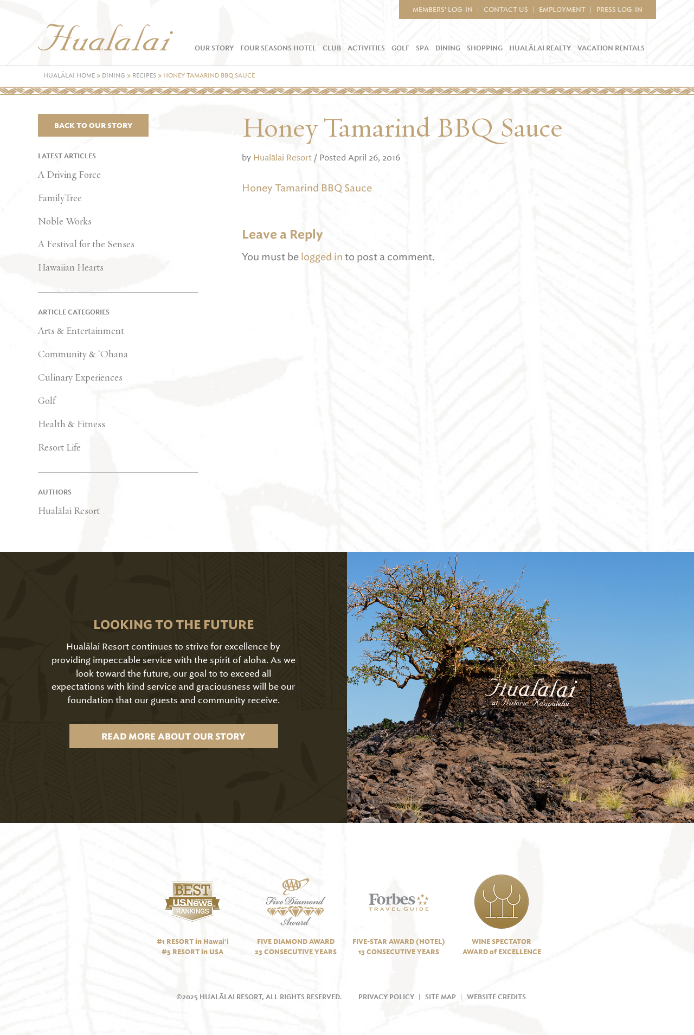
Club (332, 48)
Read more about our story (173, 736)
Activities (366, 48)
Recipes (144, 76)
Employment (562, 10)
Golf (400, 48)
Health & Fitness (71, 424)
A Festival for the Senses (86, 244)
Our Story (214, 48)
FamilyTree (60, 198)
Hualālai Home (69, 76)
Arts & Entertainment (81, 331)
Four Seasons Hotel (278, 48)
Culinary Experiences (80, 378)
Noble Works (65, 222)
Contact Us (506, 10)
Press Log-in (619, 10)
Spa (422, 48)
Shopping (485, 48)
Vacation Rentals (611, 48)
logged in (322, 256)
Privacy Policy (386, 997)
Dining (447, 48)
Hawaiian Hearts (71, 268)
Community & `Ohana (83, 354)
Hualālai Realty (540, 48)
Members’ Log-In (443, 10)
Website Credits (496, 997)
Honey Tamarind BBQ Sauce (307, 188)
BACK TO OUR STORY (93, 125)
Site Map (440, 997)
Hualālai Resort (69, 511)
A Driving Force (69, 175)
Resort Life (59, 448)
